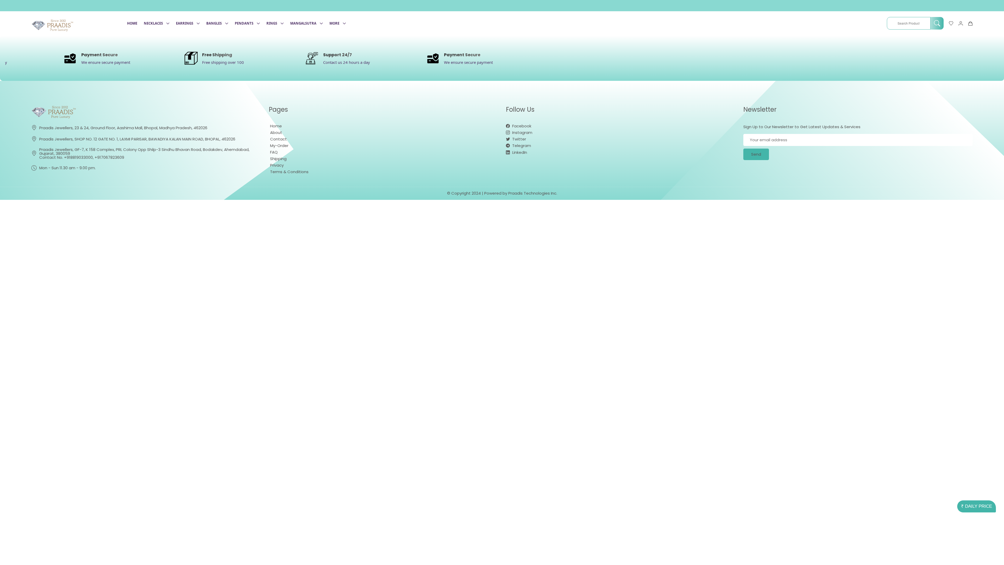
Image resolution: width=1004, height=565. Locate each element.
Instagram (521, 132)
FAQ (274, 152)
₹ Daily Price (976, 506)
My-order (279, 146)
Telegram (521, 146)
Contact (278, 139)
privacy (277, 165)
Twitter (518, 139)
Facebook (521, 126)
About (276, 132)
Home (132, 23)
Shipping (278, 159)
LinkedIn (519, 152)
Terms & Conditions (289, 172)
